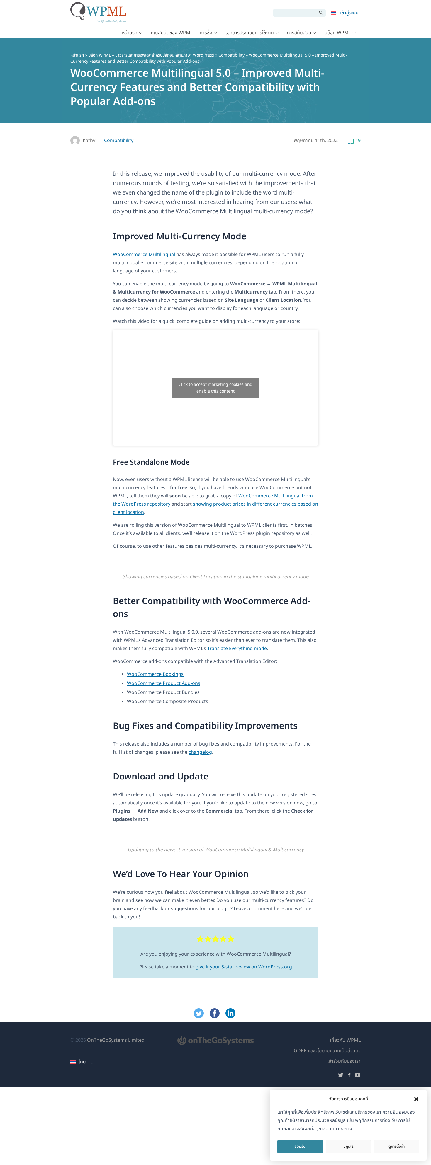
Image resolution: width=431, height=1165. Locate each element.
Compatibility (231, 55)
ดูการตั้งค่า (396, 1146)
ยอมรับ (300, 1146)
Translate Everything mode (237, 648)
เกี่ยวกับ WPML (345, 1040)
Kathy (89, 140)
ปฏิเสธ (348, 1146)
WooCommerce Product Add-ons (163, 683)
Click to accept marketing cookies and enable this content (215, 387)
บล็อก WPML (338, 32)
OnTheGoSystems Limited (116, 1040)
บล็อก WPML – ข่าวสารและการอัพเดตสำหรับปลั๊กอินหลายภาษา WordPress (151, 55)
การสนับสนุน (299, 32)
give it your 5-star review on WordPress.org (244, 966)
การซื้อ (206, 32)
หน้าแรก (130, 32)
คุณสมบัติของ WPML (172, 32)
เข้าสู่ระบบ (349, 12)
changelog (200, 752)
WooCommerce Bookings (155, 674)
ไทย (82, 1061)
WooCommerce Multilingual (144, 254)
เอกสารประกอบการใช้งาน (249, 32)
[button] (416, 1099)
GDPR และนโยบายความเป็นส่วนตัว (327, 1050)
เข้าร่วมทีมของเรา (344, 1061)
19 (358, 140)
